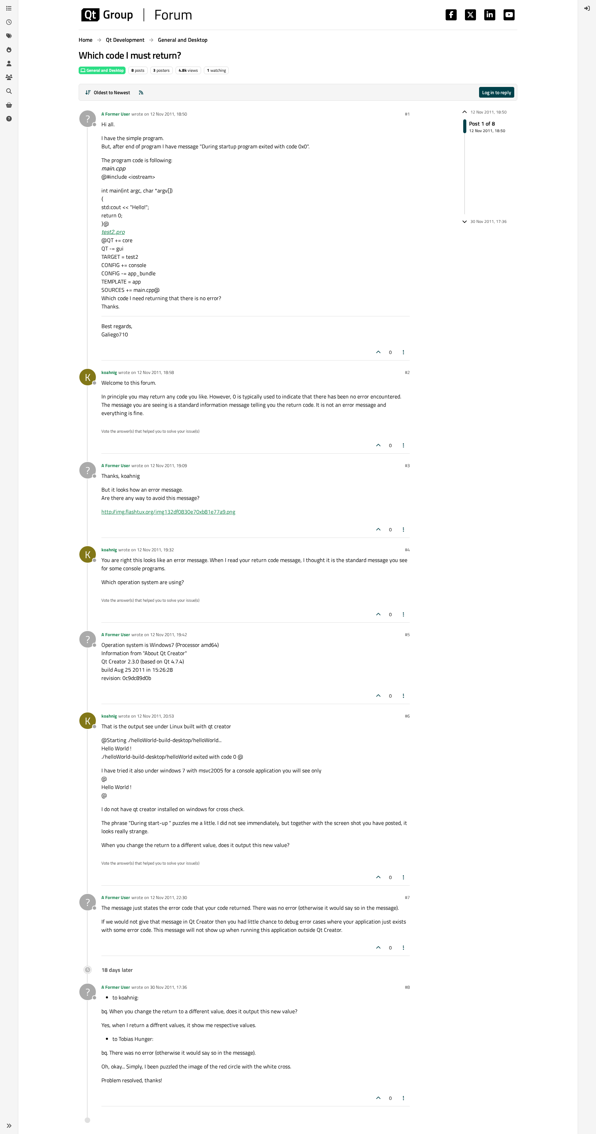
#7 (407, 897)
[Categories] (9, 8)
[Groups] (9, 77)
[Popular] (9, 49)
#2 (407, 372)
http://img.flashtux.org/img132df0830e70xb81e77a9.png (168, 511)
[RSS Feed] (141, 92)
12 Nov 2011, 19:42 (168, 634)
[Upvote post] (378, 352)
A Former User (115, 113)
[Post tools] (404, 352)
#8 (407, 987)
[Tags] (9, 35)
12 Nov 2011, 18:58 (155, 372)
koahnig (109, 372)
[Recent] (9, 22)
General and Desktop (105, 70)
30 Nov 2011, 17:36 (168, 987)
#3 (407, 465)
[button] (9, 1125)
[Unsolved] (9, 118)
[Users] (9, 63)
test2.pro (113, 232)
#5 (407, 634)
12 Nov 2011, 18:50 (168, 113)
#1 (407, 113)
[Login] (587, 8)
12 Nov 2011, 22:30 (168, 897)
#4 (407, 549)
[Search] (9, 91)
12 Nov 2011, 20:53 (155, 715)
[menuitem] (587, 8)
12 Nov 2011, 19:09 (168, 465)
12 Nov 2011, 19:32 (155, 549)
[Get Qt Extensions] (9, 104)
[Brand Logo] (136, 14)
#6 (407, 715)
